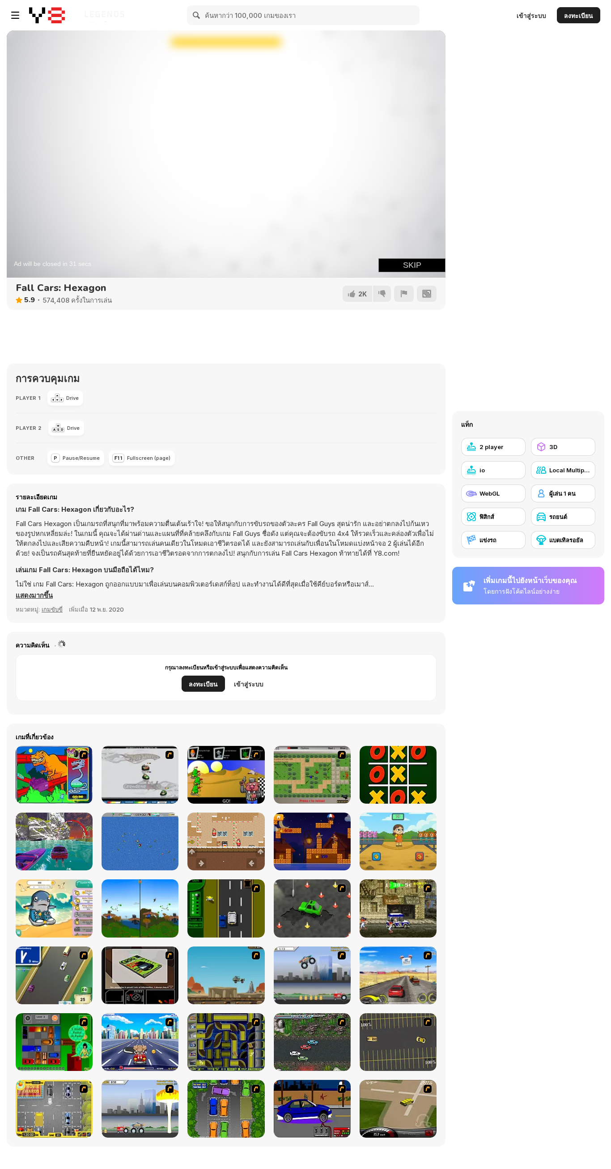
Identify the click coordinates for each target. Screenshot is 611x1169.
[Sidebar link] (15, 15)
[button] (34, 595)
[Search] (197, 15)
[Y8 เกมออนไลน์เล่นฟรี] (47, 15)
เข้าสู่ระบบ (531, 15)
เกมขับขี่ (52, 609)
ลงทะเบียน (578, 15)
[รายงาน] (404, 294)
